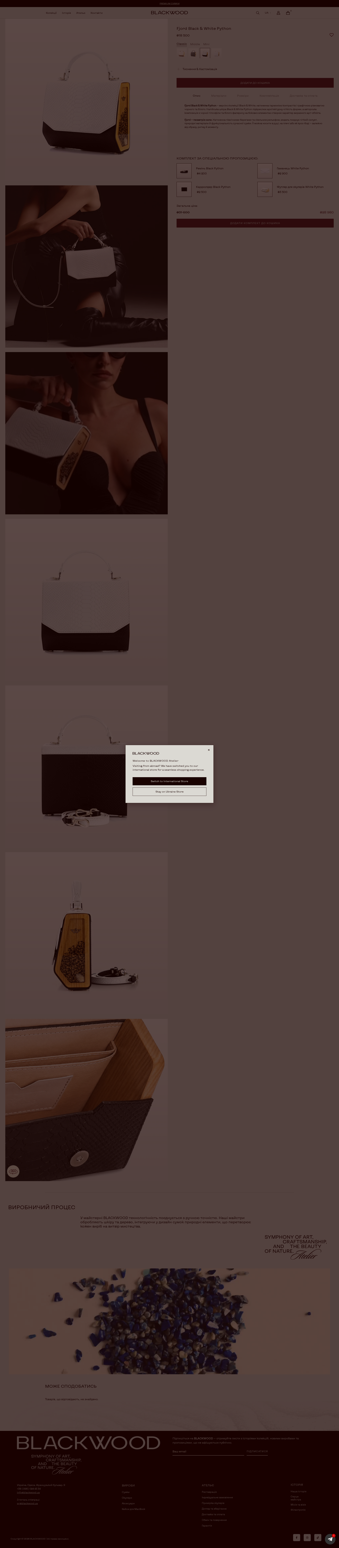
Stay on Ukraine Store (170, 791)
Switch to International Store (169, 781)
